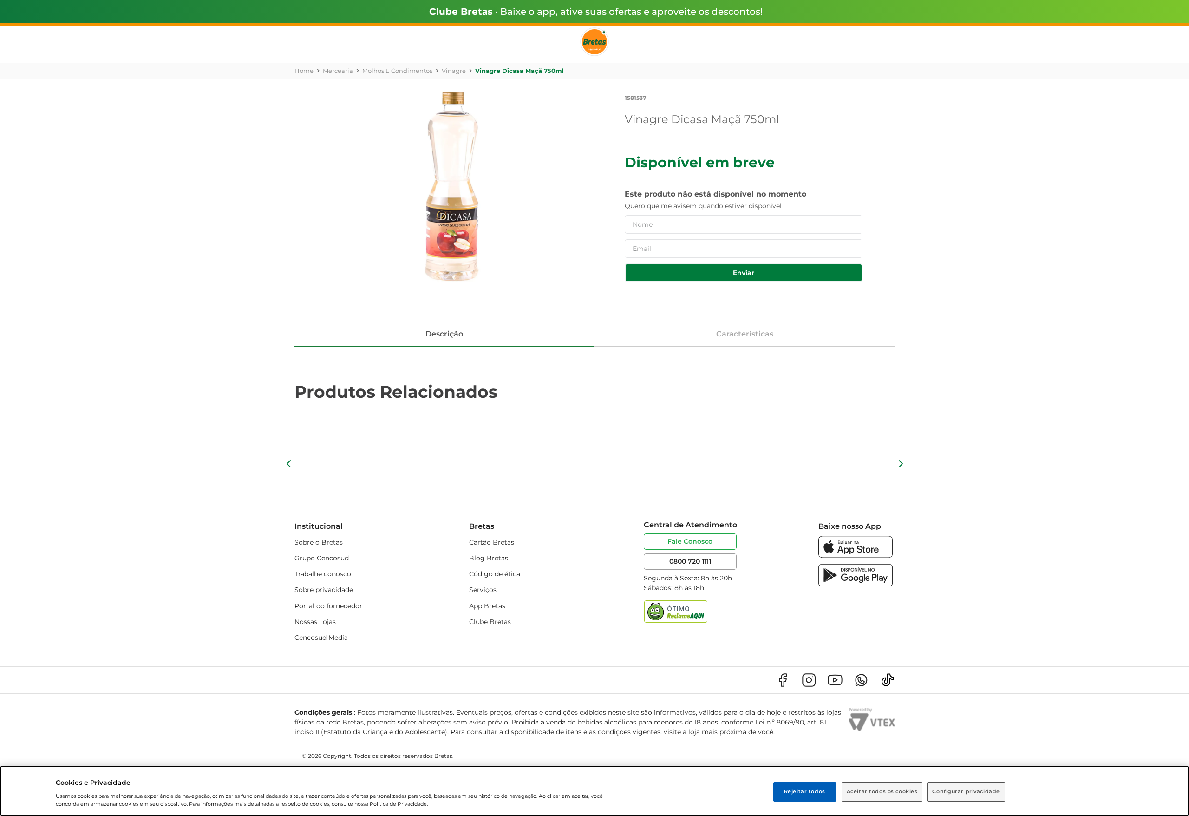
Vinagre (454, 70)
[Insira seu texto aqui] (855, 555)
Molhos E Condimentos (397, 70)
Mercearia (338, 70)
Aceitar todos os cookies (882, 791)
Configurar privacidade (966, 791)
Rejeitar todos (804, 791)
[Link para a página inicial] (304, 70)
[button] (289, 463)
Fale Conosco (689, 541)
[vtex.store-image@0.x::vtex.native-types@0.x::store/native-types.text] (782, 680)
